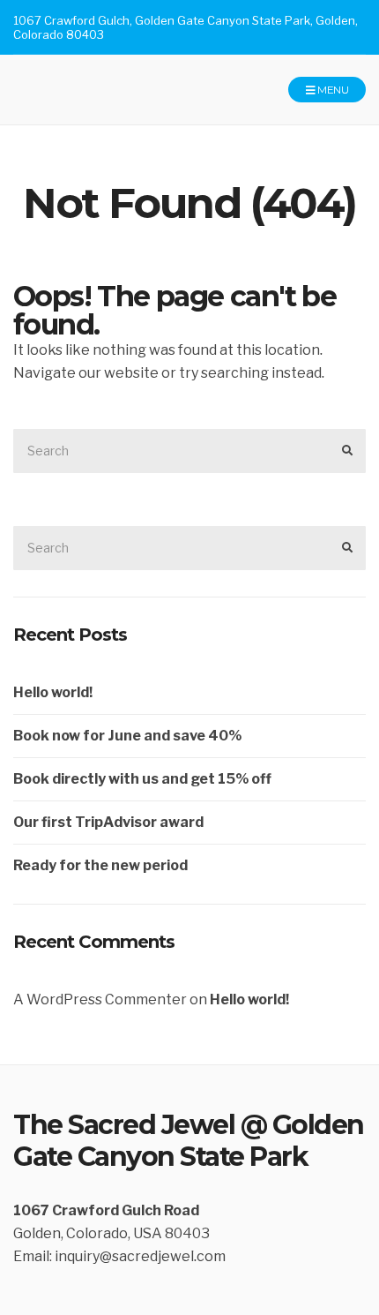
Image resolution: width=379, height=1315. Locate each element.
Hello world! (53, 692)
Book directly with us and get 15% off (142, 778)
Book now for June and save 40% (127, 735)
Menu (332, 89)
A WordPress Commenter (100, 999)
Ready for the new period (100, 865)
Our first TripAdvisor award (108, 822)
